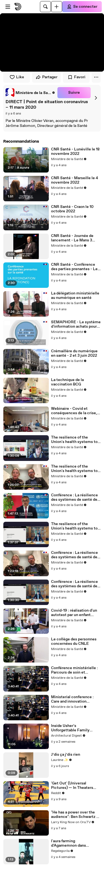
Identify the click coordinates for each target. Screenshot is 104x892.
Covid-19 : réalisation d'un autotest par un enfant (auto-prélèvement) (74, 612)
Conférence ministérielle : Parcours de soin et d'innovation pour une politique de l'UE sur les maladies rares (74, 670)
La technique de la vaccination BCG (67, 382)
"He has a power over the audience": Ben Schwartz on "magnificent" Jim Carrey (76, 814)
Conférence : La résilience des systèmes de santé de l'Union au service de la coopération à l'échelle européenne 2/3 (74, 555)
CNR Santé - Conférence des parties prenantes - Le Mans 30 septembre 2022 (74, 266)
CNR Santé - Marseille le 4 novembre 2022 (74, 180)
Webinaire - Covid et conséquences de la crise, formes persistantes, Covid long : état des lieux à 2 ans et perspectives (75, 410)
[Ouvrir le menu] (7, 6)
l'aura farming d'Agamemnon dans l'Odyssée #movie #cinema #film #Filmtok (76, 843)
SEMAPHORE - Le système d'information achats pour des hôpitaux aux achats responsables (76, 324)
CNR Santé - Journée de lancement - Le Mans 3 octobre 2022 (72, 238)
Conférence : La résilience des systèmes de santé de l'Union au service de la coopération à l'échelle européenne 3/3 (74, 497)
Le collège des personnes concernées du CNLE (74, 641)
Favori (79, 77)
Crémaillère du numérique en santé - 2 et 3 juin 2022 (74, 353)
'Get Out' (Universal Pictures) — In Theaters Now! (72, 785)
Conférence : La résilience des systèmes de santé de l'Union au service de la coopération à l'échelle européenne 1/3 (74, 584)
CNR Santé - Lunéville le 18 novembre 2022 (75, 151)
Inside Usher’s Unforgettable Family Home (70, 728)
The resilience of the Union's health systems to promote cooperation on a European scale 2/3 (74, 468)
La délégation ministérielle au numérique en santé (75, 295)
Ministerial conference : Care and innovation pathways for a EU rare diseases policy (72, 699)
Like (20, 77)
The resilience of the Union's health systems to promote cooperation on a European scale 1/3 (74, 526)
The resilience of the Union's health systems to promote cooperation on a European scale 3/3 (74, 439)
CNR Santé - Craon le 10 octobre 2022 (72, 209)
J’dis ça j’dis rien (65, 754)
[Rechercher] (45, 6)
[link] (30, 92)
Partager (49, 77)
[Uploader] (56, 6)
